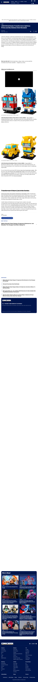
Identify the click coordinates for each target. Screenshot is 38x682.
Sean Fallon (3, 30)
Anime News (15, 663)
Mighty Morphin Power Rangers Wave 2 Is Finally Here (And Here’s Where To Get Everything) (19, 287)
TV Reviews (27, 650)
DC (1, 653)
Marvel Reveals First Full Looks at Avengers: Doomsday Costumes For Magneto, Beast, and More (9, 601)
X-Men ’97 (27, 653)
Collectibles (3, 674)
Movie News (15, 649)
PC (1, 670)
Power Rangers (28, 668)
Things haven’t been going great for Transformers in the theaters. (14, 193)
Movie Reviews (15, 650)
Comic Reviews (3, 650)
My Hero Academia (16, 670)
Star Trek (27, 667)
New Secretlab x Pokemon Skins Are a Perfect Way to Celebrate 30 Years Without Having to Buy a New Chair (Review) (18, 295)
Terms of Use (19, 311)
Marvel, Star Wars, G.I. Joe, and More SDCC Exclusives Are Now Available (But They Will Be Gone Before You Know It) (19, 291)
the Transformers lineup (29, 36)
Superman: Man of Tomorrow (18, 659)
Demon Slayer (15, 666)
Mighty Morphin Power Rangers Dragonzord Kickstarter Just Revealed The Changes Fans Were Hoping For (17, 224)
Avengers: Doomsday (16, 657)
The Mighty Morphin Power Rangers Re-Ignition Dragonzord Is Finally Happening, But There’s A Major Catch (27, 633)
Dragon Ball (15, 664)
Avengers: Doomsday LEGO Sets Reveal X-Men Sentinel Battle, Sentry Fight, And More (27, 601)
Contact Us (5, 677)
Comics (12, 1)
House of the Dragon (29, 655)
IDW (2, 656)
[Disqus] (19, 238)
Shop (14, 674)
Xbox (2, 667)
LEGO (2, 215)
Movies (16, 1)
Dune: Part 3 (15, 656)
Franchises (28, 661)
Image (2, 655)
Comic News (3, 649)
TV (19, 1)
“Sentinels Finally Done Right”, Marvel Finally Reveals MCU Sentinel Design (27, 587)
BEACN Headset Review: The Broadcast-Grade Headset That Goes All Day (10, 632)
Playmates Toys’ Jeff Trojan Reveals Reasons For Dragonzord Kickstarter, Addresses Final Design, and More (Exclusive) (10, 617)
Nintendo (2, 666)
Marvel (2, 652)
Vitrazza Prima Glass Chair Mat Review (11, 284)
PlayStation (3, 668)
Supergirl (14, 652)
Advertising (11, 677)
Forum (27, 674)
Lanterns (27, 656)
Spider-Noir (27, 652)
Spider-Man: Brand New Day (17, 653)
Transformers (5, 215)
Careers (20, 677)
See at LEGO (29, 117)
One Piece (15, 671)
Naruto (14, 668)
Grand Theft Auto (28, 670)
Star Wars (27, 666)
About (16, 677)
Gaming (21, 1)
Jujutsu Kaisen (15, 667)
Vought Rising (28, 657)
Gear (3, 614)
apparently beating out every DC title (18, 204)
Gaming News (3, 663)
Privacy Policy (29, 311)
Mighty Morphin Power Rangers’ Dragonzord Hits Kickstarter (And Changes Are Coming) (19, 281)
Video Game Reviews (4, 664)
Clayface (14, 655)
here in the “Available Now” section (18, 171)
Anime (25, 1)
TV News (27, 649)
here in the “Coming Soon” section (27, 170)
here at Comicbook (18, 175)
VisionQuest (27, 659)
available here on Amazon (9, 173)
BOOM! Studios (3, 657)
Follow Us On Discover (7, 218)
